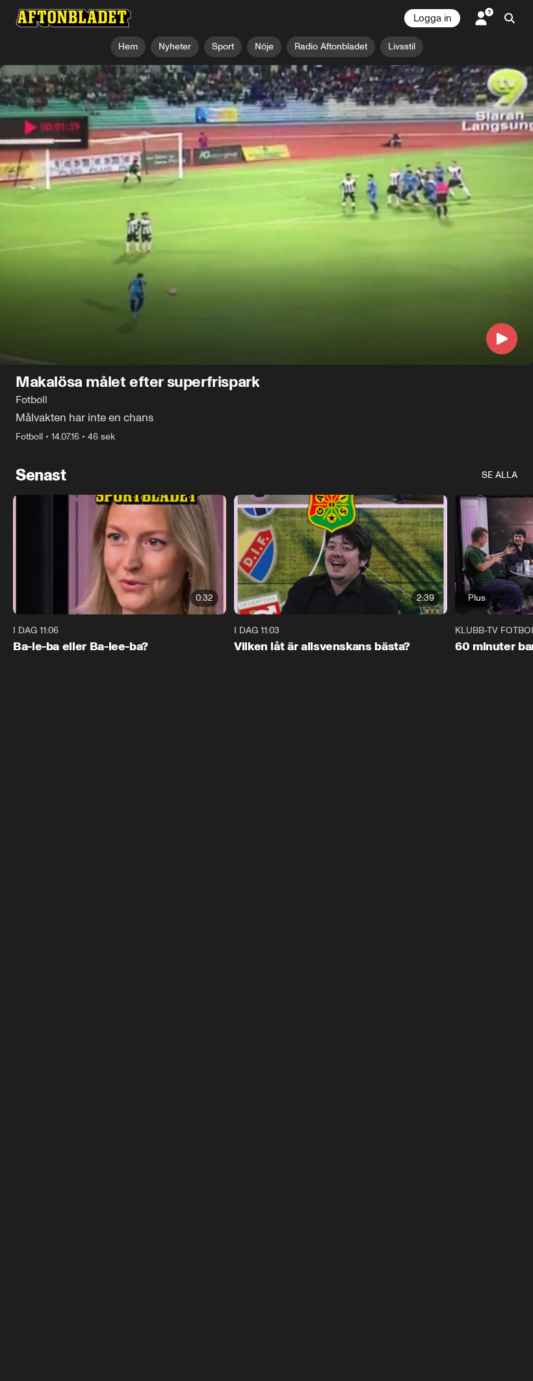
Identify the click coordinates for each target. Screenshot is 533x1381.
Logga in (432, 18)
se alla (499, 474)
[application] (266, 215)
